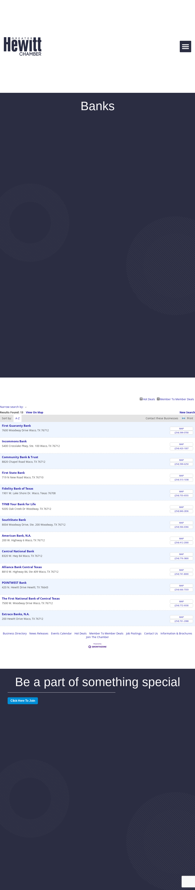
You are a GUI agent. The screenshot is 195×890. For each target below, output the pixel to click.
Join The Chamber (97, 637)
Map (181, 428)
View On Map (34, 412)
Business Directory (15, 633)
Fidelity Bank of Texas (17, 489)
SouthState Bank (14, 520)
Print (190, 418)
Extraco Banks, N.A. (15, 614)
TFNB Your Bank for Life (19, 504)
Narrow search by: (11, 407)
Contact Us (151, 633)
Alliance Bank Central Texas (22, 567)
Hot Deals (149, 399)
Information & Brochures (176, 633)
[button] (185, 46)
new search (187, 412)
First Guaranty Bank (16, 426)
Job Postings (133, 633)
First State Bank (13, 473)
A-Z (17, 418)
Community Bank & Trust (20, 457)
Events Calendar (61, 633)
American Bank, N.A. (16, 536)
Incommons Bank (14, 441)
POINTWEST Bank (14, 583)
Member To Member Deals (177, 399)
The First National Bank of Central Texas (31, 599)
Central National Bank (18, 551)
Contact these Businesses (162, 418)
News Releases (38, 633)
